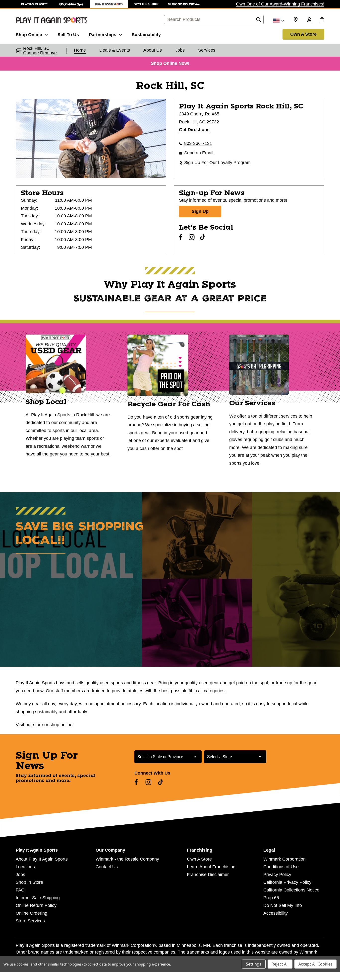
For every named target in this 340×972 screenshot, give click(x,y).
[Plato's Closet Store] (34, 4)
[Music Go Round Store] (183, 4)
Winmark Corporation (284, 859)
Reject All (280, 964)
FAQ (20, 889)
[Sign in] (309, 20)
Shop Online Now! (170, 63)
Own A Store (303, 34)
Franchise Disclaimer (208, 874)
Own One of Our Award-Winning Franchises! (280, 3)
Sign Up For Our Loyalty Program (217, 162)
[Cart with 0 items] (322, 20)
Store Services (30, 920)
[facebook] (181, 237)
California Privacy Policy (287, 882)
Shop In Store (29, 882)
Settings (253, 964)
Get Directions (194, 129)
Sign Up (200, 211)
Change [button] (31, 53)
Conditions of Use (281, 866)
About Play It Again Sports (42, 859)
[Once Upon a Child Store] (71, 4)
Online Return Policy (36, 905)
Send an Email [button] (198, 152)
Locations (25, 866)
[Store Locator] (296, 20)
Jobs (20, 874)
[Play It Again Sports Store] (109, 4)
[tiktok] (203, 237)
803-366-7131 (198, 143)
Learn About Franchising (211, 866)
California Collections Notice (291, 889)
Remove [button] (48, 53)
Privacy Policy (277, 874)
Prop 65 (271, 897)
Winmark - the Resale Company (127, 859)
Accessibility (275, 913)
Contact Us (107, 866)
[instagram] (192, 237)
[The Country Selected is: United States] (278, 20)
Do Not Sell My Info (282, 905)
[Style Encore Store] (146, 4)
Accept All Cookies (315, 964)
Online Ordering (31, 913)
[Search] (259, 21)
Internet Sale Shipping (38, 897)
